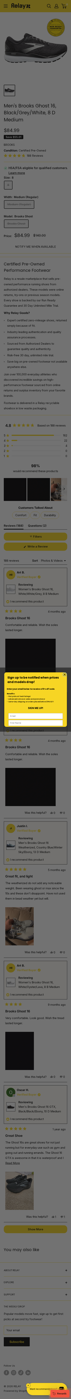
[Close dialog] (64, 674)
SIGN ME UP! (35, 707)
